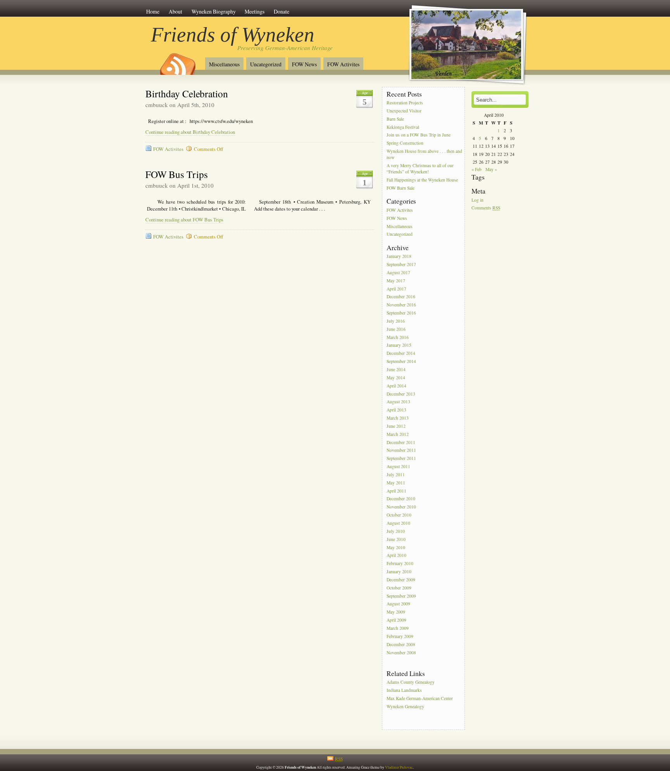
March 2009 (398, 628)
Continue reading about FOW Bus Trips (184, 219)
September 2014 (401, 361)
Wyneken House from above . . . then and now (424, 154)
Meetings (254, 11)
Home (152, 11)
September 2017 (401, 264)
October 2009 (399, 588)
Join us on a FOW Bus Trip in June (419, 135)
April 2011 (396, 491)
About (175, 11)
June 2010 (396, 539)
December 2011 (401, 442)
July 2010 (396, 531)
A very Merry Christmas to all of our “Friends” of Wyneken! (420, 168)
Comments (485, 208)
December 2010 (401, 499)
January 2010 (399, 571)
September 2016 (401, 313)
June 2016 (396, 329)
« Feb (476, 169)
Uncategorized (265, 64)
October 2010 (399, 515)
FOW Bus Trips (176, 174)
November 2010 (401, 507)
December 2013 (401, 394)
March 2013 (398, 418)
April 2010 (396, 555)
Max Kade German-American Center (420, 698)
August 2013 (398, 402)
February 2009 (400, 636)
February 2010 (400, 564)
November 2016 (401, 305)
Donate (281, 11)
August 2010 (398, 523)
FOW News (304, 64)
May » (491, 169)
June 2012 (396, 426)
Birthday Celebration (186, 93)
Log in (477, 200)
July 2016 (396, 321)
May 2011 (396, 483)
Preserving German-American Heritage (285, 48)
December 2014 (401, 353)
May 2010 (396, 547)
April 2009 (396, 620)
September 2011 (401, 459)
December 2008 (401, 644)
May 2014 (396, 377)
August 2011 (398, 466)
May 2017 (396, 281)
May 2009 (396, 612)
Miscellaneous (224, 64)
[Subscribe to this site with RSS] (177, 61)
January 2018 (399, 256)
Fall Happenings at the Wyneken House (422, 180)
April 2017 (396, 289)
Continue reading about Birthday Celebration (190, 132)
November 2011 (401, 450)
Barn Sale (395, 119)
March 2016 (398, 337)
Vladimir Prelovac (399, 767)
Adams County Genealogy (411, 682)
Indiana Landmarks (404, 690)
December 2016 (401, 297)
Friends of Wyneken (232, 34)
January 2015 (399, 345)
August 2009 (398, 604)
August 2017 (398, 272)
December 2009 (401, 580)
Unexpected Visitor (404, 111)
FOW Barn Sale (400, 188)
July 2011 (396, 474)
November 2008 (401, 652)
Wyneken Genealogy (405, 706)
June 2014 (396, 369)
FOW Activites (343, 64)
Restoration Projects (405, 102)
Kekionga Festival (403, 127)
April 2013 (396, 410)
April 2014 (396, 386)
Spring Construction (405, 143)
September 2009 (401, 596)
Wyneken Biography (214, 11)
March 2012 (398, 434)
